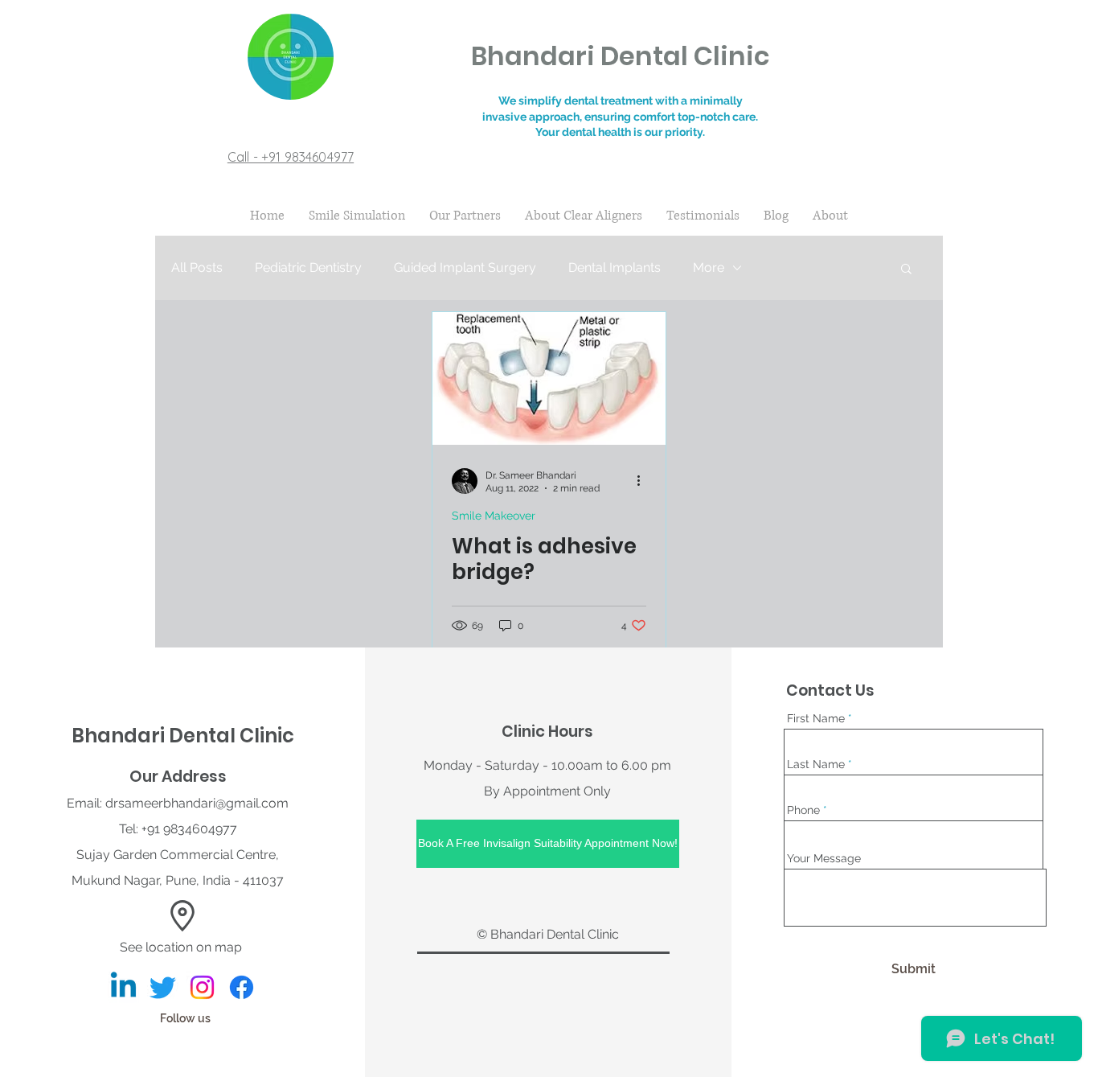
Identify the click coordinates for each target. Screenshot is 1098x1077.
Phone (803, 810)
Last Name (816, 764)
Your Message (824, 858)
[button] (906, 269)
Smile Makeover (493, 515)
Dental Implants (614, 267)
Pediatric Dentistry (308, 267)
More (708, 267)
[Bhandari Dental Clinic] (123, 987)
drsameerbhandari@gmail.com (197, 803)
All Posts (197, 267)
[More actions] (643, 481)
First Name (816, 718)
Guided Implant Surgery (465, 267)
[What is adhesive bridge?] (549, 378)
